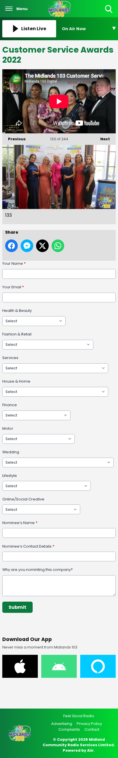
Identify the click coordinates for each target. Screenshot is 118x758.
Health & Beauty (17, 310)
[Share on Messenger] (27, 245)
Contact (91, 729)
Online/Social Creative (23, 499)
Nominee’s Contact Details (28, 546)
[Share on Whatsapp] (58, 245)
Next (102, 139)
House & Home (16, 381)
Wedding (10, 452)
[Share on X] (42, 245)
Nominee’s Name (20, 522)
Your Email (13, 287)
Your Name (14, 263)
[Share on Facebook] (11, 245)
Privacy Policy (89, 723)
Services (10, 357)
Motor (7, 428)
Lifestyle (9, 475)
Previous (14, 139)
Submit (17, 607)
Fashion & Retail (17, 334)
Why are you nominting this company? (37, 569)
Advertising (61, 723)
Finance (9, 404)
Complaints (69, 729)
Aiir (90, 750)
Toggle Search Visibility (109, 13)
